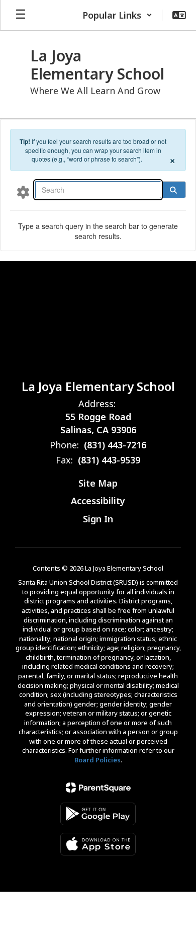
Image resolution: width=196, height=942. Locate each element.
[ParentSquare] (98, 787)
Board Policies (97, 759)
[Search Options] (23, 191)
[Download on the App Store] (98, 844)
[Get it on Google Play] (98, 814)
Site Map (98, 483)
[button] (117, 15)
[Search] (173, 189)
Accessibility (98, 501)
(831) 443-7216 (115, 445)
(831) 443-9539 (109, 460)
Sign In (98, 519)
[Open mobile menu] (21, 15)
